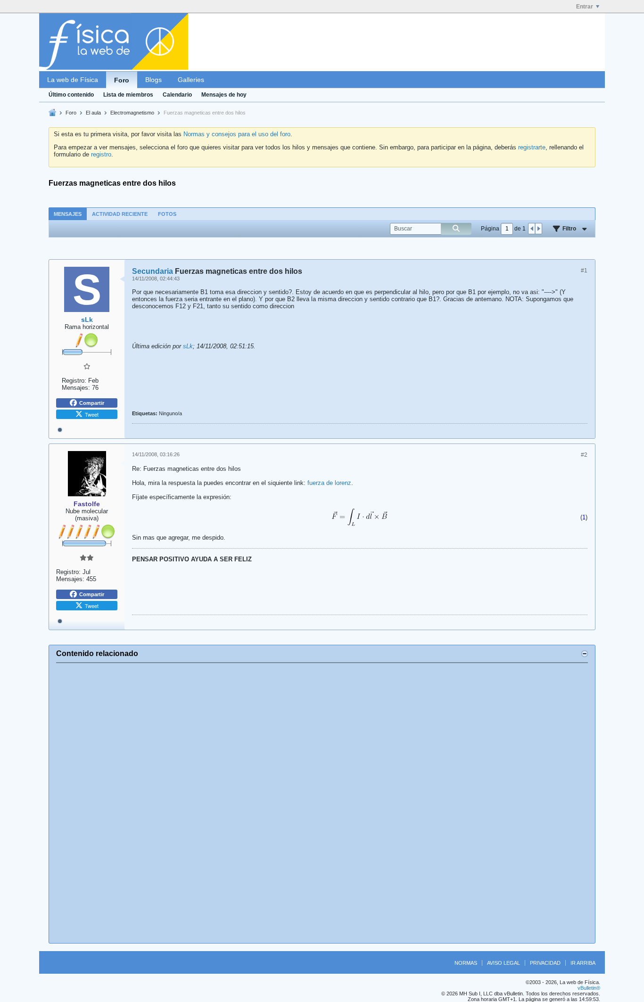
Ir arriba (582, 963)
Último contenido (71, 94)
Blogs (153, 79)
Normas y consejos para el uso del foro (236, 134)
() (583, 517)
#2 (584, 455)
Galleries (191, 79)
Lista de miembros (128, 94)
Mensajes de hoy (224, 94)
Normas (465, 963)
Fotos (167, 214)
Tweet (92, 414)
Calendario (177, 94)
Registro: (74, 380)
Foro (121, 80)
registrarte (531, 147)
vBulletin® (589, 988)
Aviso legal (503, 963)
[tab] (68, 213)
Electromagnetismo (132, 112)
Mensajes (68, 214)
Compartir (91, 403)
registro (101, 154)
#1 (584, 270)
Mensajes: (76, 387)
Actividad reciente (120, 214)
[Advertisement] (322, 803)
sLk (188, 346)
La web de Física (72, 79)
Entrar (584, 6)
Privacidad (545, 963)
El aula (93, 112)
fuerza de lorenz (329, 482)
